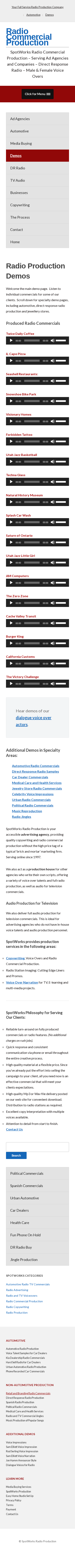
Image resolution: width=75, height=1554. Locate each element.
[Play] (11, 340)
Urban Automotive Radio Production (26, 1367)
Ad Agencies (20, 118)
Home (15, 242)
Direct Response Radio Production (25, 1397)
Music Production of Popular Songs (25, 1420)
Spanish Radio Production (20, 1402)
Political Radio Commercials (32, 805)
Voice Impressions (16, 1442)
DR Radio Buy (21, 1247)
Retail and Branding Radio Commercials (28, 1393)
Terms (9, 1505)
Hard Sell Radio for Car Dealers (23, 1362)
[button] (38, 94)
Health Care (19, 1222)
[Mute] (53, 340)
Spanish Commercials (26, 1185)
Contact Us (14, 1129)
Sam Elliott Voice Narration (20, 1456)
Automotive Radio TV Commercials (28, 1284)
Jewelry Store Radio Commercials (37, 788)
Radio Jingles (21, 816)
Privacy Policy (13, 1500)
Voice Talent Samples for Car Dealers (26, 1353)
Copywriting (20, 205)
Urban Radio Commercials (31, 800)
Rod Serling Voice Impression (22, 1451)
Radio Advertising (17, 1290)
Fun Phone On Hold (25, 1235)
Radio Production (17, 1312)
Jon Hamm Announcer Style (21, 1460)
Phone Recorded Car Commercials (25, 1371)
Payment (11, 1509)
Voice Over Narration (22, 982)
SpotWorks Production (18, 1491)
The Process (20, 217)
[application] (37, 340)
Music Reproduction (27, 811)
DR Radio (17, 168)
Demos (49, 14)
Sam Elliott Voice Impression (21, 1446)
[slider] (61, 340)
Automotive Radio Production (22, 1348)
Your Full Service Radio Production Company (38, 7)
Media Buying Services (18, 1486)
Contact (16, 229)
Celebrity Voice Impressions (33, 794)
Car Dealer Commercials (30, 777)
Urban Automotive (24, 1198)
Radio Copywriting (17, 1307)
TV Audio (17, 180)
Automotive (33, 14)
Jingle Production (24, 1259)
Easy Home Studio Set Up (19, 1495)
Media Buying (21, 143)
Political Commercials (26, 1173)
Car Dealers (19, 1210)
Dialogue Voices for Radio (20, 1465)
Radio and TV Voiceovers (21, 1295)
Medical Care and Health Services (37, 783)
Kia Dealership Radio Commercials (25, 1357)
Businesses (19, 192)
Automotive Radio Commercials (35, 766)
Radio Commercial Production (29, 36)
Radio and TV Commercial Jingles (25, 1416)
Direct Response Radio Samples (35, 771)
